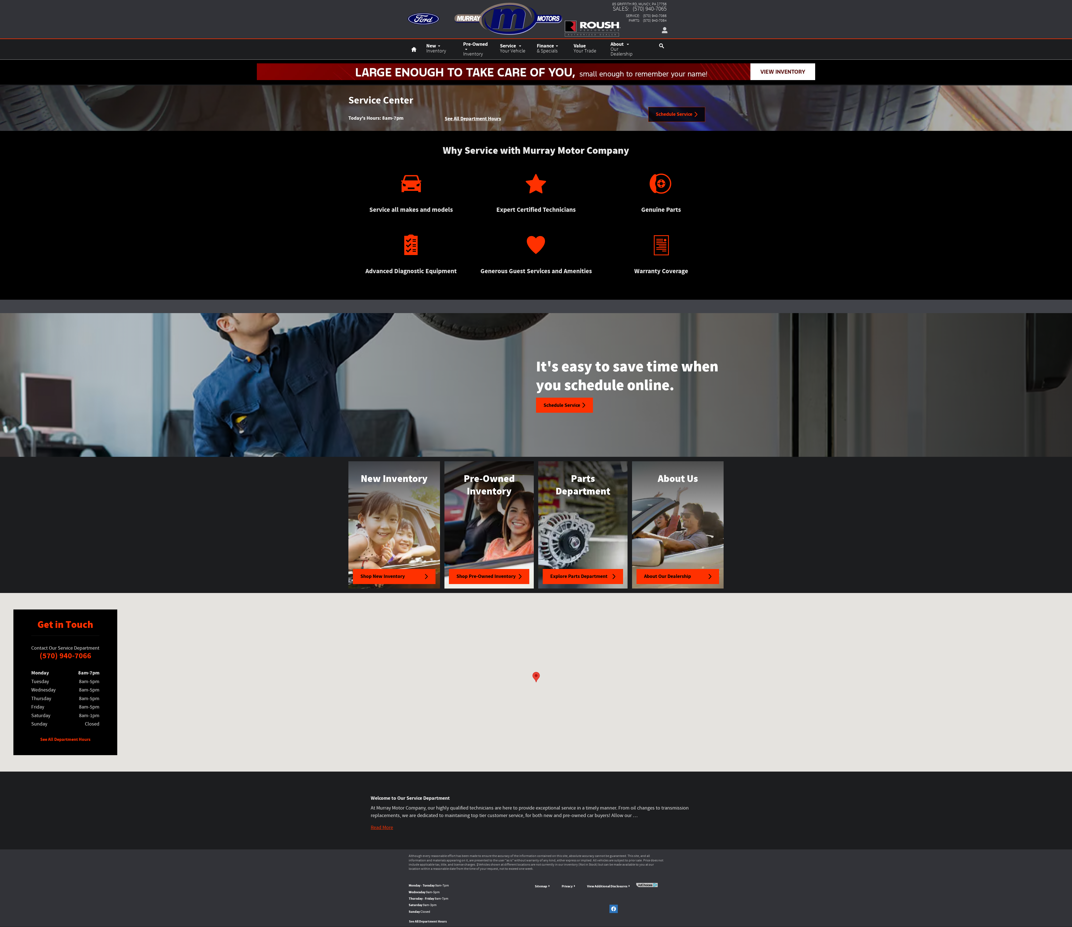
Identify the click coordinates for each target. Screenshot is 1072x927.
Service (512, 48)
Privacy (567, 886)
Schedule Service (674, 114)
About (622, 49)
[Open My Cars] (663, 31)
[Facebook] (613, 909)
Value (585, 48)
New (436, 48)
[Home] (423, 15)
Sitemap (541, 886)
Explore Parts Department (578, 576)
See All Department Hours (473, 118)
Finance (547, 48)
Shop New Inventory (382, 576)
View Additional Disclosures (607, 886)
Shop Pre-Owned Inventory (486, 576)
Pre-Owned (475, 49)
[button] (382, 827)
